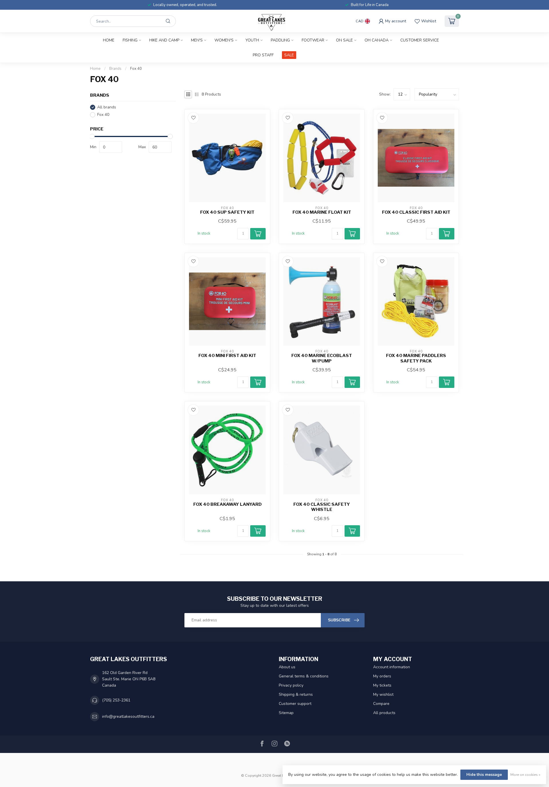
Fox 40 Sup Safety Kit (227, 212)
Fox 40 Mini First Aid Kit (227, 355)
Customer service (419, 40)
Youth (252, 40)
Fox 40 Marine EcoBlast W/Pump (321, 358)
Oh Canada (377, 40)
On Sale (344, 40)
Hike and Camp (164, 40)
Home (108, 40)
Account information (391, 667)
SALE (289, 55)
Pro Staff (263, 55)
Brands (115, 68)
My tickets (382, 685)
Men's (197, 40)
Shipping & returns (296, 694)
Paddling (280, 40)
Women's (224, 40)
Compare (381, 703)
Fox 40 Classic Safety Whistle (321, 507)
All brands (106, 107)
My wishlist (383, 694)
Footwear (313, 40)
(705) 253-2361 (116, 700)
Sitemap (286, 712)
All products (384, 712)
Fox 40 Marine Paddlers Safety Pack (416, 358)
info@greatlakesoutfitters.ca (128, 716)
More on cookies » (525, 774)
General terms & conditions (304, 676)
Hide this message (484, 774)
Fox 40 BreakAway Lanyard (227, 504)
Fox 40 (136, 68)
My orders (382, 676)
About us (287, 667)
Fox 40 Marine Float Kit (322, 212)
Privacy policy (291, 685)
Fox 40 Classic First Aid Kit (416, 212)
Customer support (295, 703)
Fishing (130, 40)
